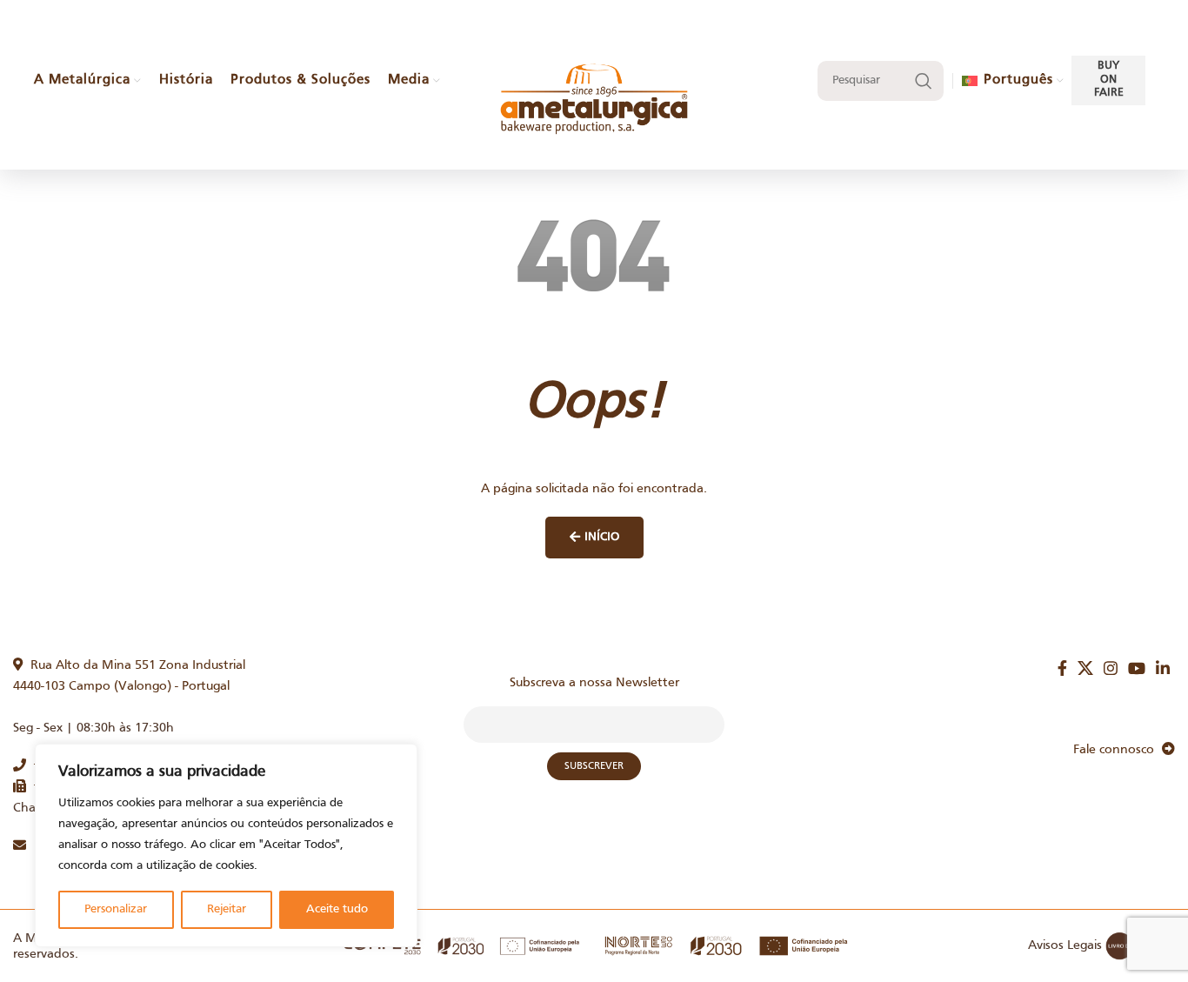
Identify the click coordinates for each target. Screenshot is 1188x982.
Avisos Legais (1065, 945)
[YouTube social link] (1137, 668)
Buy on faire (1109, 79)
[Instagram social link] (1110, 668)
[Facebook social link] (1062, 668)
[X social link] (1085, 668)
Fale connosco (1117, 750)
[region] (226, 845)
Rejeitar (226, 909)
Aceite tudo (337, 909)
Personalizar (115, 909)
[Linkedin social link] (1163, 668)
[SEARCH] (924, 81)
